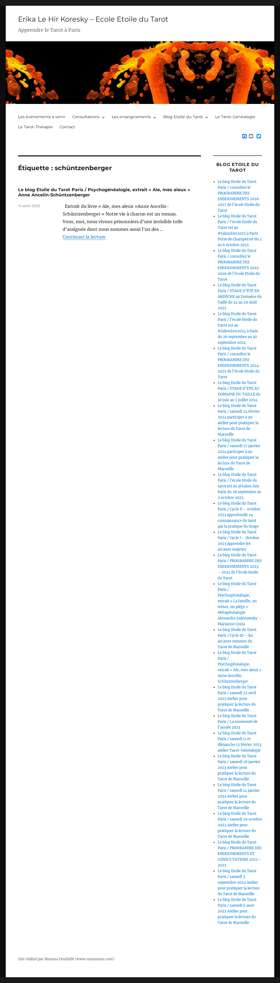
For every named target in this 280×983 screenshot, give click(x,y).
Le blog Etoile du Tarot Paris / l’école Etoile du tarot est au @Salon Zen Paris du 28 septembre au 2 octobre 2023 (239, 486)
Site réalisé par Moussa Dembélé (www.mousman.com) (66, 959)
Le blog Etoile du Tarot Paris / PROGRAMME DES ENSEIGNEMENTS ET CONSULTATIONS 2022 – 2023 (240, 854)
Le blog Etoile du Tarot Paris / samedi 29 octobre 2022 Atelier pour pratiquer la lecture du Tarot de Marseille (240, 825)
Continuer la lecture (84, 237)
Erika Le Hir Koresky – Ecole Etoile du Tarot (93, 19)
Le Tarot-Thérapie (35, 126)
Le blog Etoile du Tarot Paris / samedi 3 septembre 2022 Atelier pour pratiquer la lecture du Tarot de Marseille (238, 882)
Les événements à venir (41, 116)
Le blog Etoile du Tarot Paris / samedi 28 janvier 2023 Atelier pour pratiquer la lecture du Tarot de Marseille (239, 767)
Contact (67, 126)
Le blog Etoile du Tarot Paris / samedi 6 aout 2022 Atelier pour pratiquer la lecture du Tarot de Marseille (237, 911)
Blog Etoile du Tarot (183, 116)
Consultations (86, 116)
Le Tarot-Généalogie (235, 116)
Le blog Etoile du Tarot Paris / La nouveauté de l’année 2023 (238, 722)
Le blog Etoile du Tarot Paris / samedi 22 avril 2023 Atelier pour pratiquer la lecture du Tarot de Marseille (237, 698)
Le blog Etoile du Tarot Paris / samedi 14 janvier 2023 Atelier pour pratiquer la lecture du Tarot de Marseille (239, 796)
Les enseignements (131, 116)
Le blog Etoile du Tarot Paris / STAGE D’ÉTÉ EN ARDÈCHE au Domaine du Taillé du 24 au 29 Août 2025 (240, 296)
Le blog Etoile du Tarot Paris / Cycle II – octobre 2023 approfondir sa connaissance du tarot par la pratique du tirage (239, 515)
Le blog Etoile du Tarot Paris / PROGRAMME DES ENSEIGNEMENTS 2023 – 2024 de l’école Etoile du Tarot (240, 566)
